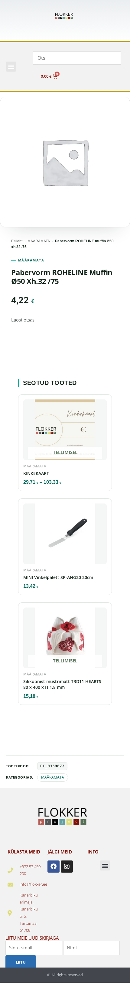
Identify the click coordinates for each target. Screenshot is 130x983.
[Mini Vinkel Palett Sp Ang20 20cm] (65, 535)
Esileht (16, 241)
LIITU (21, 961)
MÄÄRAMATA (39, 241)
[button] (11, 67)
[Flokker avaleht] (65, 16)
